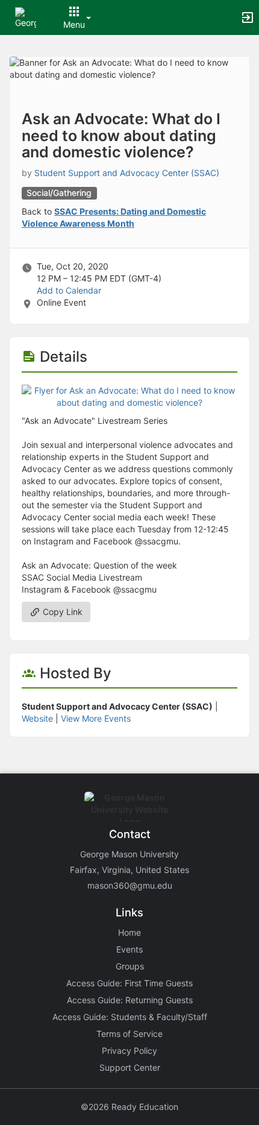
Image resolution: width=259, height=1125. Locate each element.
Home (129, 932)
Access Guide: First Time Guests (129, 983)
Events (129, 949)
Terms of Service (129, 1034)
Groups (130, 966)
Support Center (129, 1067)
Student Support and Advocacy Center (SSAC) (126, 173)
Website (37, 718)
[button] (25, 16)
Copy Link (61, 612)
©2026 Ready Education (129, 1106)
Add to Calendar (69, 290)
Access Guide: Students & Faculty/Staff (129, 1017)
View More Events (96, 718)
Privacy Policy (129, 1050)
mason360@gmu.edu (129, 885)
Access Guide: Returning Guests (130, 1000)
